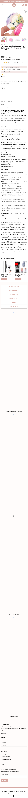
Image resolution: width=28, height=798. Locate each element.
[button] (2, 5)
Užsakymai (4, 742)
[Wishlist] (23, 5)
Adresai (4, 745)
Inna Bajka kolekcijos (19, 115)
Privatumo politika (6, 759)
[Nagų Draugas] (14, 5)
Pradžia (3, 43)
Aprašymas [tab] (4, 99)
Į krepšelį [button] (4, 278)
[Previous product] (5, 54)
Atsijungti (4, 747)
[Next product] (2, 54)
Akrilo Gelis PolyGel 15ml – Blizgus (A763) (21, 275)
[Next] (25, 22)
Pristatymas (5, 754)
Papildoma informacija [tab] (7, 101)
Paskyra (4, 740)
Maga (7, 83)
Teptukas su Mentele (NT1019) (6, 275)
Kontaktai (4, 761)
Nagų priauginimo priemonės (14, 43)
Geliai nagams (9, 81)
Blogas (3, 764)
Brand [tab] (2, 104)
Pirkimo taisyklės (6, 756)
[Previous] (3, 22)
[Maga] (4, 88)
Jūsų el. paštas (4, 774)
